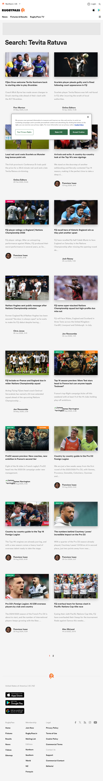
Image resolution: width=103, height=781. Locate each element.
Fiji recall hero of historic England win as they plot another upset (74, 231)
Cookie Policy (52, 739)
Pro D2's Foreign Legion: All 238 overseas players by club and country (25, 605)
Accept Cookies (79, 132)
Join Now (30, 728)
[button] (100, 17)
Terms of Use (51, 733)
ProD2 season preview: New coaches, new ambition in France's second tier (26, 457)
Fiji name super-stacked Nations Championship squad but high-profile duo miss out (74, 308)
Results (8, 739)
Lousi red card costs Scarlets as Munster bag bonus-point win (25, 156)
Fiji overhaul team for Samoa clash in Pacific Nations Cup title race (72, 605)
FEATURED (91, 352)
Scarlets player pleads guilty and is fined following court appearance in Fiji (74, 83)
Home (7, 728)
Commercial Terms (54, 744)
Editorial (49, 766)
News (5, 16)
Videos (8, 750)
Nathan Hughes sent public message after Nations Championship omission (26, 307)
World (28, 760)
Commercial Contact (55, 760)
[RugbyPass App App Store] (51, 695)
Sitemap (9, 755)
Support (49, 755)
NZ (27, 766)
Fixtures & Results (18, 16)
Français (29, 771)
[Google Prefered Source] (51, 711)
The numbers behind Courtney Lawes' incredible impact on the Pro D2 (72, 533)
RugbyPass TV (37, 16)
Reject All (58, 132)
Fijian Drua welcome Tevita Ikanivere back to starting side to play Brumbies (26, 83)
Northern (29, 749)
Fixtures (8, 733)
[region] (51, 127)
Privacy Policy (52, 728)
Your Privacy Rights (24, 132)
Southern (29, 755)
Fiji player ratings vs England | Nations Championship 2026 (24, 231)
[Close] (88, 117)
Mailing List (31, 739)
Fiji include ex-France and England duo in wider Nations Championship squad (25, 382)
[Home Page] (13, 10)
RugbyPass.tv (31, 733)
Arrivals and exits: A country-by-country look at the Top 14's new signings (74, 156)
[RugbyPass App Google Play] (51, 703)
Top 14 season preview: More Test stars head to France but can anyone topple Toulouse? (73, 383)
